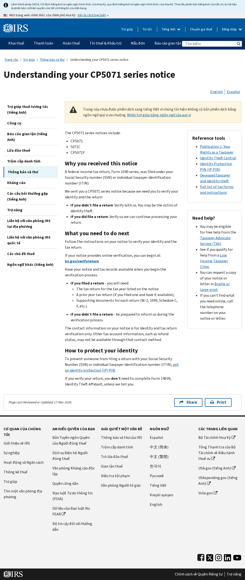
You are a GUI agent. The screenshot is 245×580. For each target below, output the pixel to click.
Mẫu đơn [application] (138, 43)
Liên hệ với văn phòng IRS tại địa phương (28, 223)
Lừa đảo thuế (18, 150)
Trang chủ (11, 59)
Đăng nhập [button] (230, 29)
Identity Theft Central (218, 158)
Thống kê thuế (16, 471)
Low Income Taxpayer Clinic (214, 261)
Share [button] (191, 402)
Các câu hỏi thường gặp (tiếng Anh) (27, 196)
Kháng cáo (16, 182)
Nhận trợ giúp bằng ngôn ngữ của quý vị (159, 114)
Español (233, 91)
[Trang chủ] (15, 26)
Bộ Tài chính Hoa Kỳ (214, 437)
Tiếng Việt (169, 29)
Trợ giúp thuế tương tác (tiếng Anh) (27, 109)
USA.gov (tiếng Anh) (214, 468)
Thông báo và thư (52, 59)
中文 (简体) (159, 447)
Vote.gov (205, 493)
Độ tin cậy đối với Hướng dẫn (72, 526)
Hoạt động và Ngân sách (24, 462)
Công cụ (14, 123)
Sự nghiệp (12, 452)
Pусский (156, 475)
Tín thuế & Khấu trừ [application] (105, 43)
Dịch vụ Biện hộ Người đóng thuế (70, 455)
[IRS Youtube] (237, 556)
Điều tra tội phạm (115, 475)
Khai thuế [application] (16, 43)
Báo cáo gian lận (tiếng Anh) (27, 136)
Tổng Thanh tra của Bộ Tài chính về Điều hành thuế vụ (217, 453)
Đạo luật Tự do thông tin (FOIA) (72, 496)
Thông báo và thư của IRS (121, 437)
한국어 (155, 466)
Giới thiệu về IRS (17, 443)
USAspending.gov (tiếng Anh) (218, 480)
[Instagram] (218, 556)
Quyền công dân (65, 483)
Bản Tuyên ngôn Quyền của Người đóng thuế (71, 440)
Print (221, 402)
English (216, 91)
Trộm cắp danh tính (23, 161)
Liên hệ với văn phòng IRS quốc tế (28, 240)
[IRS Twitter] (209, 556)
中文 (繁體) (159, 456)
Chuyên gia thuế (201, 29)
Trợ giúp (127, 29)
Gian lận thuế (112, 466)
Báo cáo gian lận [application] (168, 43)
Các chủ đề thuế (21, 253)
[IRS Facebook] (200, 556)
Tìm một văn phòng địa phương (23, 494)
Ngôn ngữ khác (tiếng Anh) (30, 264)
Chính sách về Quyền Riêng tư (199, 574)
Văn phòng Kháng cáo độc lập (73, 471)
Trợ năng (14, 209)
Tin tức (147, 29)
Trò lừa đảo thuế (114, 456)
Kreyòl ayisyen (161, 494)
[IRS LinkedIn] (227, 556)
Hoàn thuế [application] (71, 43)
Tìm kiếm (238, 44)
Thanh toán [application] (43, 43)
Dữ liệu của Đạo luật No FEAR (71, 511)
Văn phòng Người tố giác (121, 485)
